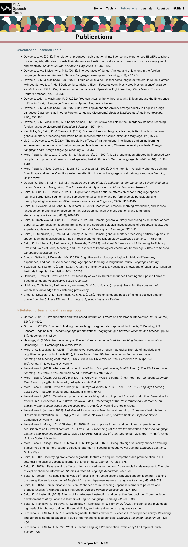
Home (98, 8)
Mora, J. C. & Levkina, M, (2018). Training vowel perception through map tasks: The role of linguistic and (92, 349)
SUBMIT (178, 8)
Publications (129, 8)
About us (163, 8)
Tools (110, 8)
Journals (146, 8)
